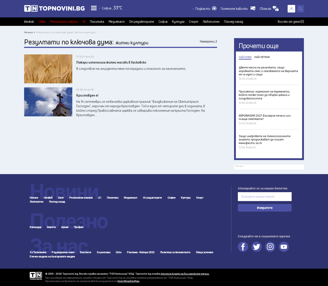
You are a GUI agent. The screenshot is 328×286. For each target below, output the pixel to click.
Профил (78, 227)
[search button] (300, 8)
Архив (65, 227)
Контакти (85, 252)
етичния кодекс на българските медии (185, 273)
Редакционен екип (63, 252)
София (163, 21)
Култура (178, 21)
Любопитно (211, 21)
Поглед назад (233, 21)
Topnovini (36, 276)
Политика (97, 21)
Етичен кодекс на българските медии (52, 256)
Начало (34, 197)
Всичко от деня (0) (291, 21)
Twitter (256, 247)
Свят (42, 21)
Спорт (193, 21)
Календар (35, 227)
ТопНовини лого (54, 9)
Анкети (51, 227)
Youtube (284, 247)
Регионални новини (64, 21)
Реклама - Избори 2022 (141, 252)
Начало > (29, 32)
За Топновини (38, 252)
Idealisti (29, 21)
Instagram (270, 247)
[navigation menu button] (94, 8)
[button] (205, 8)
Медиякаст (117, 21)
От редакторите (141, 21)
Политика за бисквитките (175, 252)
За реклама (103, 252)
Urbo (118, 252)
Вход (291, 8)
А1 (84, 21)
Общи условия (204, 252)
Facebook (243, 247)
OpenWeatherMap (128, 281)
